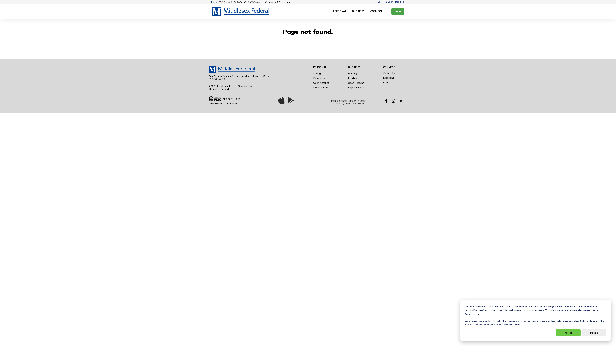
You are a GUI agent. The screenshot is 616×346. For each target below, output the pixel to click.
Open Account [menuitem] (321, 82)
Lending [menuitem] (352, 78)
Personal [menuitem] (320, 67)
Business (358, 11)
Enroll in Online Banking (391, 1)
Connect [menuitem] (389, 67)
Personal (339, 11)
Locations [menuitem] (388, 77)
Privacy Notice (356, 100)
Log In (398, 11)
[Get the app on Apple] (281, 101)
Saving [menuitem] (317, 73)
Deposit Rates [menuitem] (321, 87)
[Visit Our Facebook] (386, 101)
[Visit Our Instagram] (393, 101)
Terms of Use (338, 100)
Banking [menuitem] (352, 73)
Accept (568, 332)
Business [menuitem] (354, 67)
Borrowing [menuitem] (319, 78)
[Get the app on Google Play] (291, 101)
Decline (594, 332)
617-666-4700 (217, 79)
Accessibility (337, 103)
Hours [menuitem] (386, 82)
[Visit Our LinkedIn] (400, 101)
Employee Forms (355, 103)
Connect (376, 11)
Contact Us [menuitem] (389, 73)
